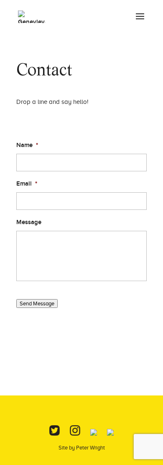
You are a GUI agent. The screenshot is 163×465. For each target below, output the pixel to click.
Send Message (37, 303)
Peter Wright (90, 447)
